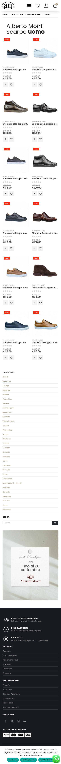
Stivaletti (6, 417)
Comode (6, 492)
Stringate (6, 390)
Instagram (18, 721)
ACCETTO (12, 760)
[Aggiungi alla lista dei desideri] (11, 84)
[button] (29, 5)
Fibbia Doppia (36, 121)
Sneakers (6, 67)
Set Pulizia (7, 439)
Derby (5, 474)
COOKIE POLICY (47, 760)
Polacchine (36, 285)
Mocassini (7, 381)
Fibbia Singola (8, 421)
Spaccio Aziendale (11, 694)
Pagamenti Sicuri (10, 660)
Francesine (36, 231)
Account (6, 651)
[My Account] (46, 6)
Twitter (12, 721)
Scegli (5, 84)
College (6, 386)
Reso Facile (8, 702)
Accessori (7, 509)
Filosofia (6, 685)
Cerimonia (7, 465)
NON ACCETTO (28, 760)
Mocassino (7, 412)
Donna (5, 505)
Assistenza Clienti (11, 707)
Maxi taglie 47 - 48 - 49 (12, 483)
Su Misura (7, 689)
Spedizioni (7, 664)
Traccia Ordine (10, 655)
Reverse (6, 394)
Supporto (7, 673)
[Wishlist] (37, 6)
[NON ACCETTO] (57, 755)
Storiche (6, 501)
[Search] (55, 523)
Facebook (5, 721)
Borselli (6, 377)
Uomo (12, 67)
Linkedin (24, 721)
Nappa (5, 434)
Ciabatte (6, 448)
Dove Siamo (8, 698)
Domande (7, 668)
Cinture (6, 425)
